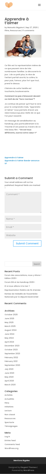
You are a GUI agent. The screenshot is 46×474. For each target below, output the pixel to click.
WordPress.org (11, 448)
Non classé (10, 414)
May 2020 (9, 377)
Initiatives (9, 406)
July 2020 (9, 369)
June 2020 (9, 373)
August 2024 (10, 330)
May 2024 (9, 338)
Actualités (9, 399)
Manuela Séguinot (15, 27)
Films (7, 30)
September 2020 (12, 365)
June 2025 (9, 318)
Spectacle (9, 422)
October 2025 (11, 314)
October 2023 (11, 349)
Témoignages (11, 426)
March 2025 (10, 326)
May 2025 (9, 322)
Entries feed (10, 440)
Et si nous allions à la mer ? (17, 286)
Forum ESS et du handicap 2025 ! (20, 282)
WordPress (28, 470)
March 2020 (10, 384)
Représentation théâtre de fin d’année (22, 290)
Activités (9, 395)
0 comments (28, 30)
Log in (7, 436)
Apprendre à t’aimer (14, 157)
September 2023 (12, 353)
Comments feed (12, 444)
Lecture (8, 410)
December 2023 (12, 345)
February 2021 (11, 361)
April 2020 (9, 380)
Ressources (15, 30)
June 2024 (9, 334)
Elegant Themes (29, 467)
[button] (39, 6)
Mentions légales (22, 460)
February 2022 (11, 357)
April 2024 (9, 342)
